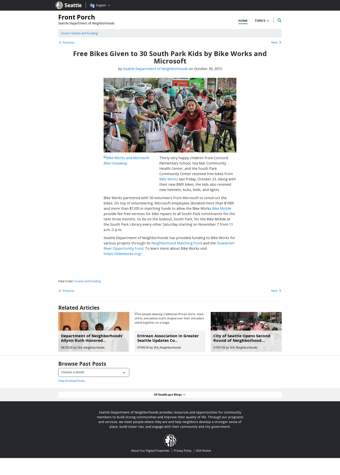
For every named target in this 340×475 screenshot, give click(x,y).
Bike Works (168, 179)
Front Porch (76, 17)
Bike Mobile (221, 208)
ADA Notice (203, 451)
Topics (260, 21)
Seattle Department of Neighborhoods (86, 23)
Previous (68, 42)
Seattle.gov (63, 2)
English (101, 5)
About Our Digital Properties (150, 451)
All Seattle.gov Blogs (168, 394)
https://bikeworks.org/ (122, 253)
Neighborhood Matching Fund (176, 243)
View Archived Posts (71, 381)
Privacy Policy (182, 451)
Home (243, 21)
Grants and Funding (88, 281)
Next (274, 42)
